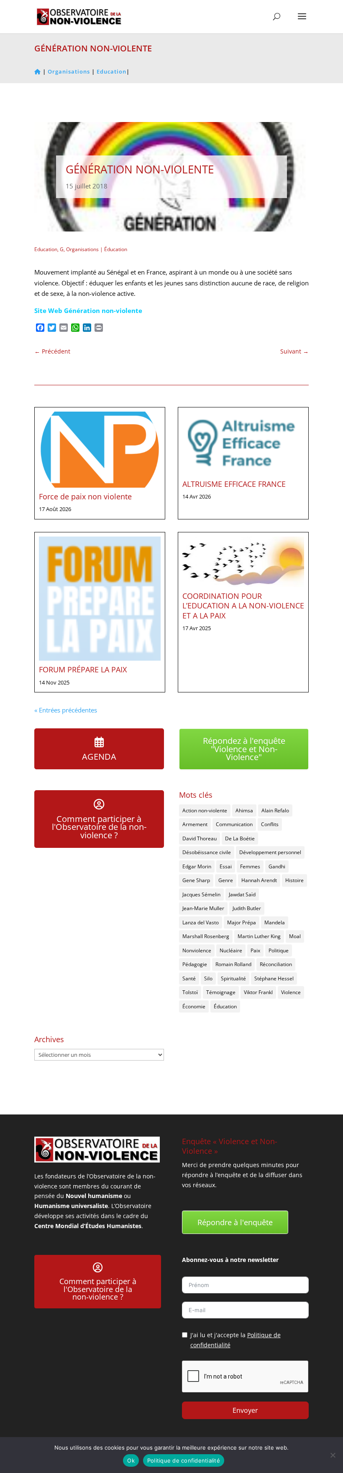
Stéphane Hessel (274, 978)
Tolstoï (190, 992)
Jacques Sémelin (201, 894)
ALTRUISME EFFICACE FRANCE (234, 484)
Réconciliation (276, 964)
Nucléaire (231, 950)
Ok (131, 1460)
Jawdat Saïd (242, 894)
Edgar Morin (196, 866)
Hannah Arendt (259, 880)
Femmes (250, 866)
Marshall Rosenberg (205, 936)
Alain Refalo (275, 810)
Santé (189, 978)
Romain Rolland (233, 964)
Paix (255, 950)
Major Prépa (241, 922)
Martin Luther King (259, 936)
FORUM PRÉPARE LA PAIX (83, 669)
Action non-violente (204, 810)
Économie (193, 1006)
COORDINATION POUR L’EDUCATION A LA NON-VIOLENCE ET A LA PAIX (243, 606)
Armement (194, 824)
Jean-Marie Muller (203, 908)
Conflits (270, 824)
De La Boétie (240, 838)
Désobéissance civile (206, 852)
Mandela (274, 922)
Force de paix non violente (85, 496)
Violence (291, 992)
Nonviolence (196, 950)
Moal (295, 936)
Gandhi (277, 866)
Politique (279, 950)
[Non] (332, 1455)
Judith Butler (247, 908)
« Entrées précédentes (65, 710)
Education (45, 249)
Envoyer (245, 1410)
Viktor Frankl (258, 992)
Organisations (82, 249)
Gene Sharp (196, 880)
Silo (208, 978)
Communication (234, 824)
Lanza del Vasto (200, 922)
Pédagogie (194, 964)
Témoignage (220, 992)
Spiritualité (233, 978)
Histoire (294, 880)
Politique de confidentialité (183, 1460)
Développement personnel (270, 852)
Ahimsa (244, 810)
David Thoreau (199, 838)
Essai (226, 866)
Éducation (115, 249)
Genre (225, 880)
